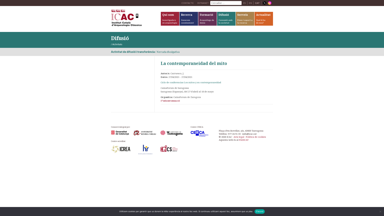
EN (250, 3)
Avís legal (239, 136)
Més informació (171, 101)
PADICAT (244, 139)
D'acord (259, 211)
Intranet (203, 3)
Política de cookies (256, 136)
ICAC (133, 19)
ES (244, 3)
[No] (380, 211)
